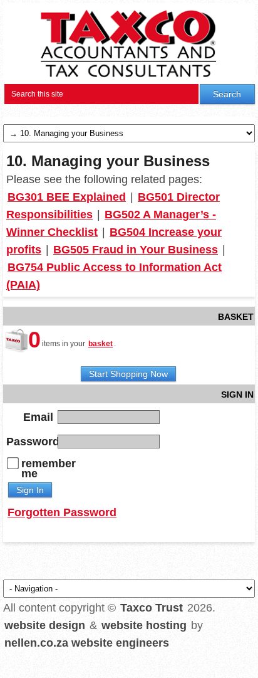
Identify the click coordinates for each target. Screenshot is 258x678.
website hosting (144, 625)
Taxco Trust (151, 607)
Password (30, 441)
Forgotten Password (62, 512)
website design (44, 625)
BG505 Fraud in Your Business (135, 249)
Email (38, 416)
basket (100, 343)
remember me (48, 468)
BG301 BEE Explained (67, 197)
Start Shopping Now (128, 374)
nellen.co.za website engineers (86, 643)
